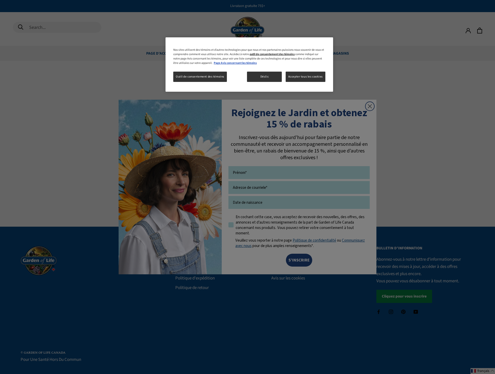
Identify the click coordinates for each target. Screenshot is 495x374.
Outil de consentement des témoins (200, 76)
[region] (249, 64)
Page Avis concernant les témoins (235, 63)
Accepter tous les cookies (305, 76)
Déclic (264, 76)
